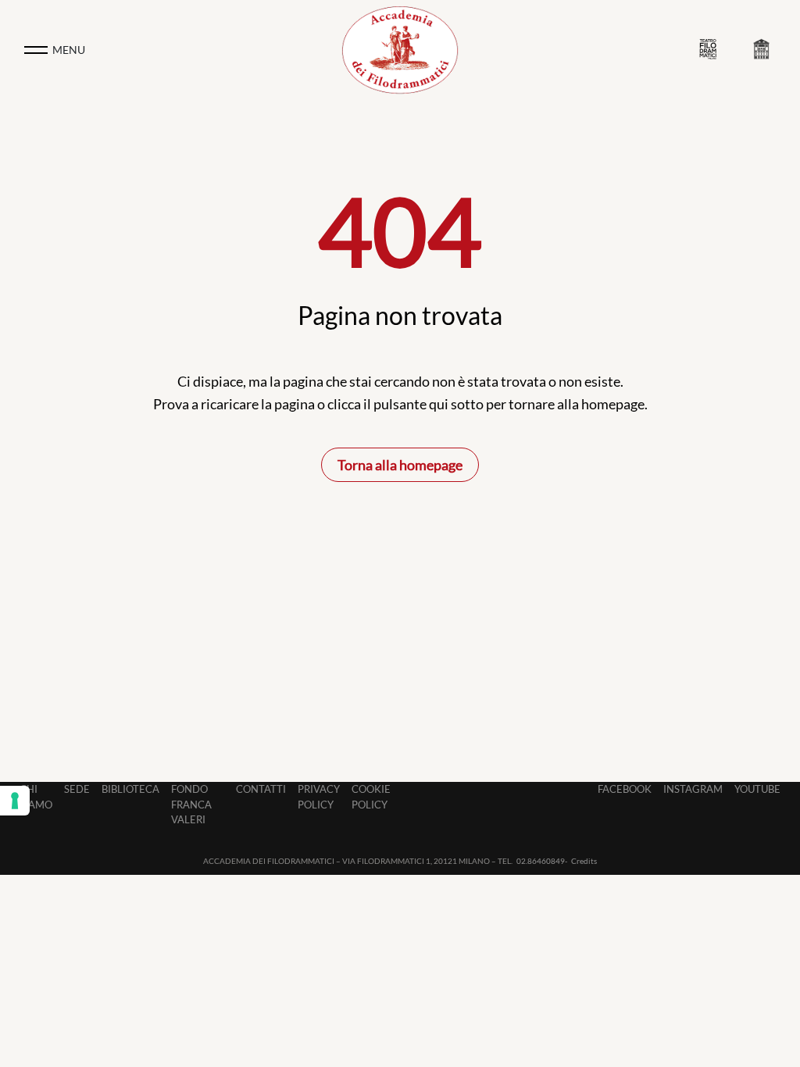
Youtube (757, 789)
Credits (584, 860)
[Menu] (36, 50)
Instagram (693, 789)
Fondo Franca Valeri (191, 804)
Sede (77, 789)
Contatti (261, 789)
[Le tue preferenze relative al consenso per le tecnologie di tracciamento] (15, 800)
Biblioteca (130, 789)
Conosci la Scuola (764, 50)
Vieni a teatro (711, 49)
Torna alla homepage (400, 464)
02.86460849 (540, 860)
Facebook (625, 789)
